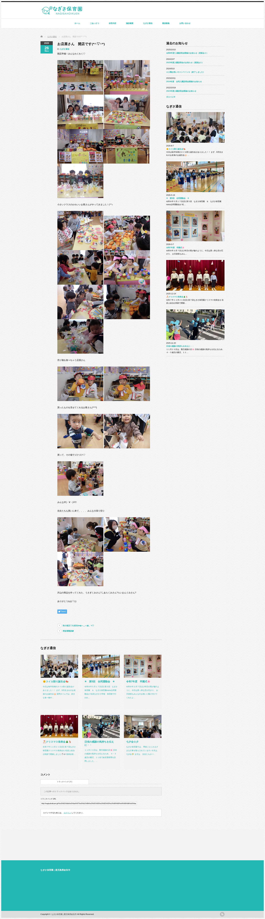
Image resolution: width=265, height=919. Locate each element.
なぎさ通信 (147, 23)
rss (222, 914)
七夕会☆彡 (132, 741)
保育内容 (112, 23)
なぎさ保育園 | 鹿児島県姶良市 (55, 870)
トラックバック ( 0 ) (64, 782)
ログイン (67, 813)
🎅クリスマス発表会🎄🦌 (57, 741)
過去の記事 (170, 97)
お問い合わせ (184, 23)
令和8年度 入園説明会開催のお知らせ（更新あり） (187, 53)
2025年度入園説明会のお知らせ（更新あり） (185, 62)
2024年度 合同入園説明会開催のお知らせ (184, 81)
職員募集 (166, 23)
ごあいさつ (94, 23)
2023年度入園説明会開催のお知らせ (181, 91)
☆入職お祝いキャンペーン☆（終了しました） (185, 72)
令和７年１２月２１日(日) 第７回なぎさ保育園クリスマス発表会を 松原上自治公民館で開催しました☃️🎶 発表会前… (59, 750)
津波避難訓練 (68, 631)
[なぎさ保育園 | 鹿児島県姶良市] (62, 13)
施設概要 (129, 23)
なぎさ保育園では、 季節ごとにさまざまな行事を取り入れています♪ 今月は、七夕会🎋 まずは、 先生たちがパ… (142, 750)
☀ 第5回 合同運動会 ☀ (99, 681)
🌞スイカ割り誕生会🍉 (56, 681)
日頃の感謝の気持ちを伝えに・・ (180, 346)
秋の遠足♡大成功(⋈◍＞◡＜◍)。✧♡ (78, 626)
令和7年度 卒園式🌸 (138, 681)
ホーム (77, 23)
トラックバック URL (48, 799)
